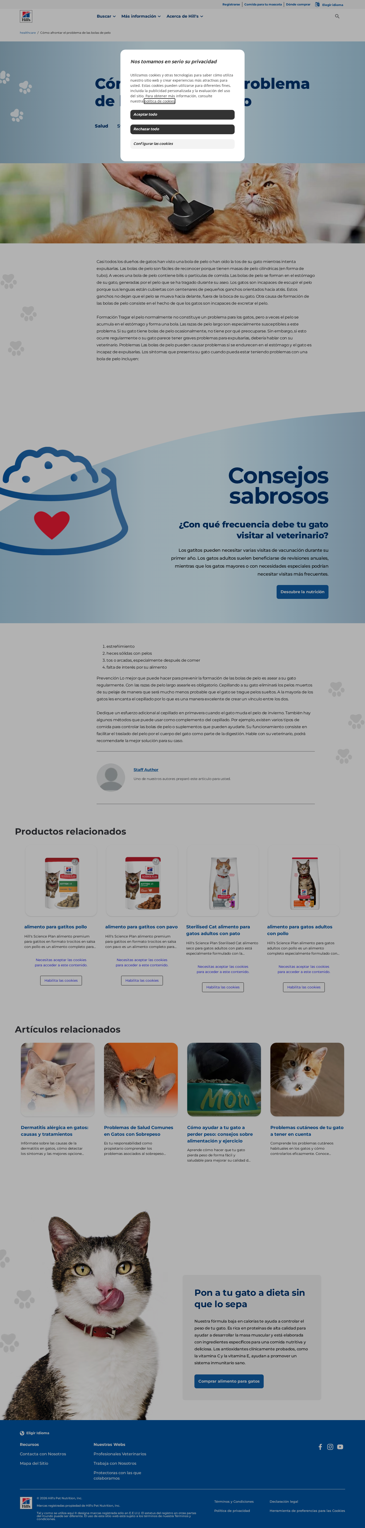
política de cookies (159, 101)
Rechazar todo (146, 129)
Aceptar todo (145, 115)
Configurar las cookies (153, 144)
